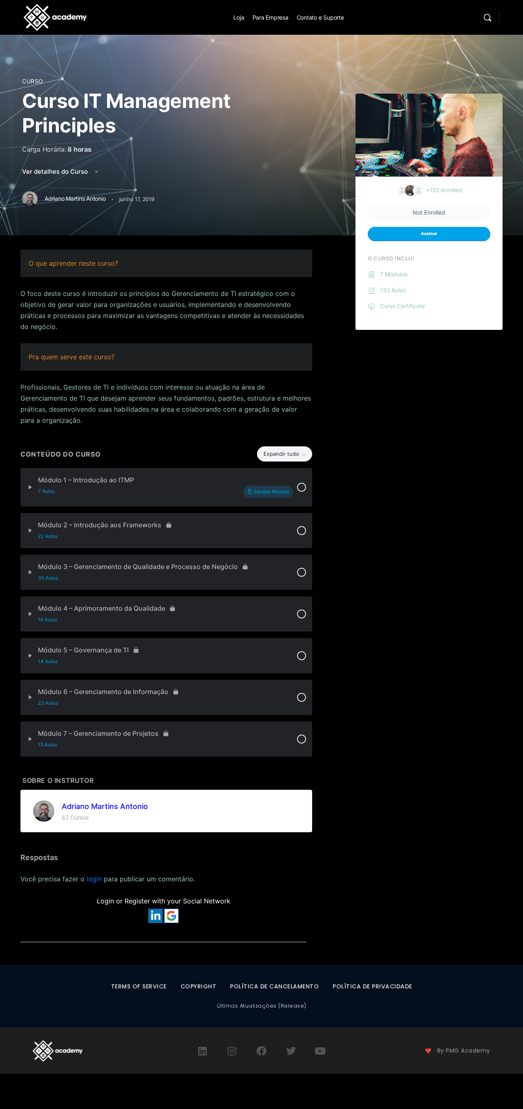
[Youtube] (320, 1051)
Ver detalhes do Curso (55, 171)
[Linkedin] (202, 1051)
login (94, 879)
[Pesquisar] (487, 17)
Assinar (429, 233)
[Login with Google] (171, 916)
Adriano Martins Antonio (105, 806)
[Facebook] (261, 1051)
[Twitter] (291, 1051)
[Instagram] (232, 1051)
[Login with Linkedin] (155, 916)
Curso (32, 81)
